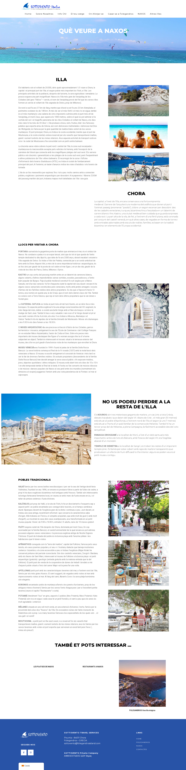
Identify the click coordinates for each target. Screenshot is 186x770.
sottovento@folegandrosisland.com (82, 743)
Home (28, 14)
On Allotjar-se (96, 14)
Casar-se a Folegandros (120, 14)
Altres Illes (155, 14)
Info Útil (62, 14)
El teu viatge (77, 14)
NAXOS (142, 14)
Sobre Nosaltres (44, 14)
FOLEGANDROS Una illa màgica (142, 710)
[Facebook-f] (24, 752)
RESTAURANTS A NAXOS (93, 667)
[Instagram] (31, 752)
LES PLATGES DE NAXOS (44, 667)
